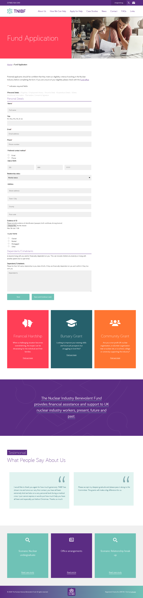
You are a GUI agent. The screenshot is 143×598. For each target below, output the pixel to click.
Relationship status (13, 173)
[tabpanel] (39, 490)
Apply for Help (76, 11)
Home (9, 64)
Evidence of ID (12, 220)
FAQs (123, 11)
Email (9, 129)
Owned (14, 238)
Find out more (28, 358)
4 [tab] (74, 510)
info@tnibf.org (119, 3)
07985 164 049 (13, 2)
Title (8, 116)
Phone (9, 140)
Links (132, 11)
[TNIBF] (16, 11)
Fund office (84, 79)
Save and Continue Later (43, 297)
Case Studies (92, 11)
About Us (42, 11)
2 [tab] (70, 510)
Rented (14, 241)
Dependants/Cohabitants (15, 263)
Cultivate (133, 592)
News (104, 11)
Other (14, 246)
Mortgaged (15, 244)
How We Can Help (58, 11)
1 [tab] (68, 510)
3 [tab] (72, 510)
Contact (113, 11)
